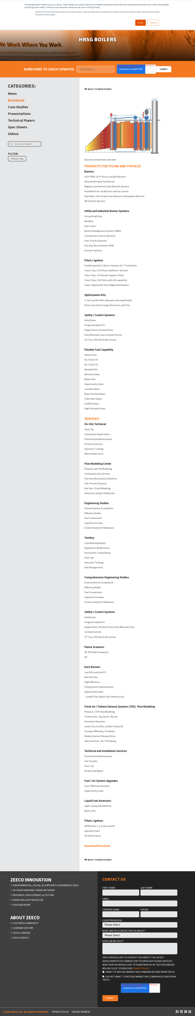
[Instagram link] (189, 1011)
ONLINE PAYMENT (81, 1011)
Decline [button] (153, 22)
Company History (22, 927)
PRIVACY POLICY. (140, 968)
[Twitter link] (185, 1011)
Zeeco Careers (21, 932)
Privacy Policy (60, 1011)
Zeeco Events (20, 937)
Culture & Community (25, 923)
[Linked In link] (181, 1011)
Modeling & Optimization (27, 899)
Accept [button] (140, 22)
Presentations (19, 113)
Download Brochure (97, 846)
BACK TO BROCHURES (100, 89)
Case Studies (18, 107)
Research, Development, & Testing (33, 895)
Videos (13, 133)
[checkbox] (139, 975)
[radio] (139, 971)
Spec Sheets (17, 127)
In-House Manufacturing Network (33, 890)
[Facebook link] (177, 1011)
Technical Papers (21, 120)
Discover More (21, 904)
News (12, 93)
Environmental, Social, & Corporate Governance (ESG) (45, 885)
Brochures (16, 100)
